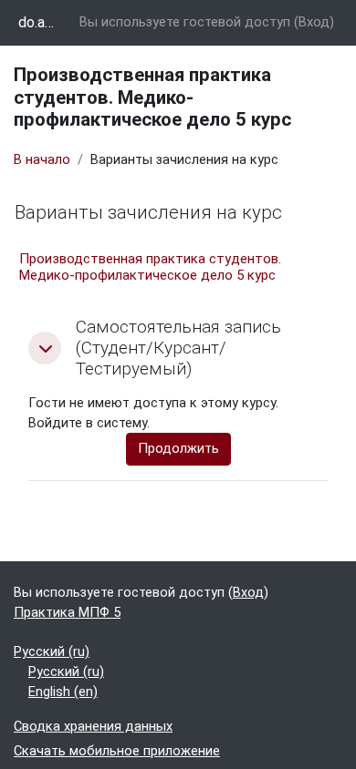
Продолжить (178, 448)
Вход (314, 22)
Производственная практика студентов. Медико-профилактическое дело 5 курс (150, 267)
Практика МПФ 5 (67, 612)
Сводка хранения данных (93, 726)
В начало (42, 159)
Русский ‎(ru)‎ (51, 651)
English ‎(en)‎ (63, 691)
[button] (44, 348)
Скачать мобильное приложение (117, 751)
